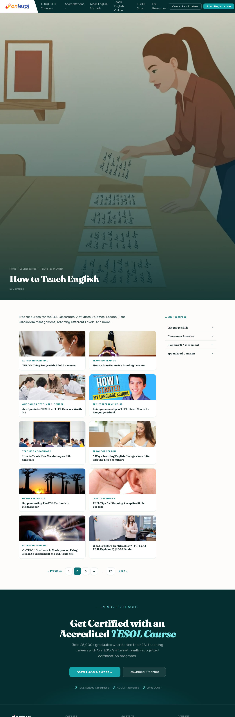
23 (111, 571)
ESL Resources (159, 6)
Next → (123, 571)
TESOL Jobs (141, 6)
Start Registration (219, 6)
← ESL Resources (176, 316)
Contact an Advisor (185, 6)
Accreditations (74, 4)
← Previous (54, 571)
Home (13, 268)
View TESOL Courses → (95, 672)
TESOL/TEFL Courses (49, 6)
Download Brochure (144, 672)
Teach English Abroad (99, 6)
